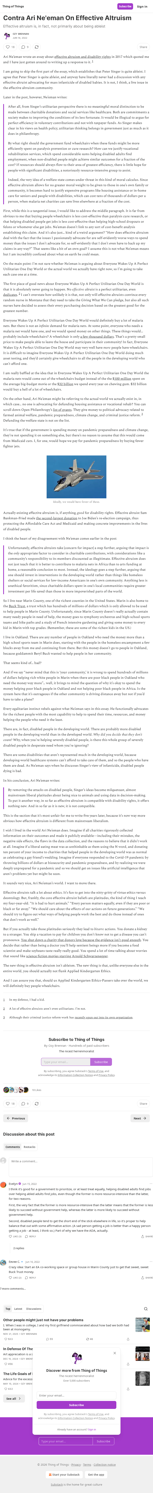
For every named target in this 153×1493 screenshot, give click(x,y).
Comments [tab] (13, 1147)
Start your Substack (66, 1474)
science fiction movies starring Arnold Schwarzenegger (67, 956)
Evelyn (13, 1184)
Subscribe (125, 6)
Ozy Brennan (21, 33)
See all (11, 1399)
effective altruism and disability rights (82, 56)
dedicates (10, 294)
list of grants (62, 409)
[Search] (146, 1309)
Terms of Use (95, 1414)
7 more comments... (13, 1288)
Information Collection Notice (75, 1418)
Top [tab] (8, 1309)
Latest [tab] (18, 1309)
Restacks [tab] (29, 1147)
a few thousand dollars (97, 336)
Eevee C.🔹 (16, 1262)
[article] (76, 1330)
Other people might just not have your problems (43, 1320)
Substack (57, 1484)
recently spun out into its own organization (103, 1017)
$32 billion (65, 384)
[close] (115, 1353)
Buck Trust (17, 606)
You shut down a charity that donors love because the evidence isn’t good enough (81, 940)
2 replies (18, 1248)
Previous (18, 1118)
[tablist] (20, 1147)
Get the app (96, 1474)
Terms (87, 1464)
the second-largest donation (56, 518)
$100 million (122, 378)
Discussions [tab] (33, 1309)
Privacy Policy (107, 1418)
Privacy (76, 1464)
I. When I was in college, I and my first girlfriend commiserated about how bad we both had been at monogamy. (66, 1327)
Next (137, 1118)
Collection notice (105, 1464)
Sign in (142, 6)
